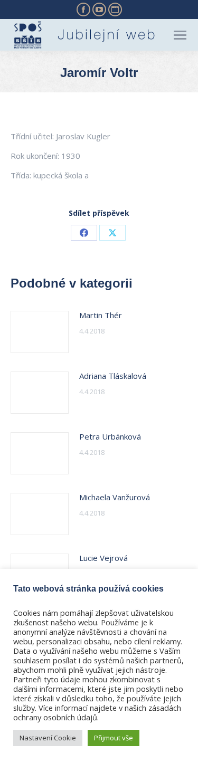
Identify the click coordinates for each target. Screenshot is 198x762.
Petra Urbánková (110, 436)
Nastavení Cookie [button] (48, 737)
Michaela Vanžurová (114, 497)
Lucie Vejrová (103, 558)
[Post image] (40, 332)
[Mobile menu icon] (180, 35)
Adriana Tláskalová (112, 375)
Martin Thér (100, 315)
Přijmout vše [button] (113, 737)
